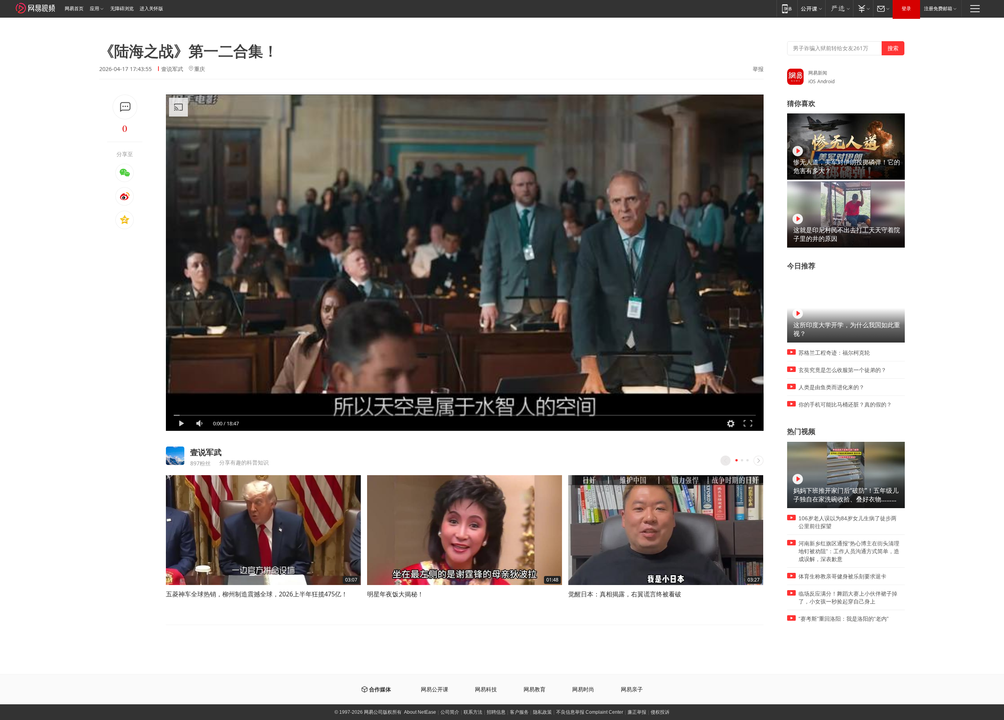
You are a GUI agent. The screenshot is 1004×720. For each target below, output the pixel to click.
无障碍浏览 (122, 8)
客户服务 (519, 712)
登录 (906, 8)
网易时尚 (583, 689)
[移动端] (787, 8)
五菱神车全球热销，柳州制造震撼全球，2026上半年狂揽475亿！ (256, 594)
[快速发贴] (125, 107)
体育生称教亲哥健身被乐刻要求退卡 (842, 576)
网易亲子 (632, 689)
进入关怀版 (151, 8)
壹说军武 (172, 69)
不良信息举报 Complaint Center (589, 712)
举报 (758, 69)
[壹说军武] (175, 456)
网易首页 (74, 8)
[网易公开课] (811, 8)
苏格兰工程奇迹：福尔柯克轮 (834, 353)
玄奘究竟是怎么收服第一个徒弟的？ (842, 370)
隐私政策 (542, 712)
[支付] (863, 8)
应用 (94, 8)
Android (826, 81)
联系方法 (473, 712)
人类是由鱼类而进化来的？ (831, 387)
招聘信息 (496, 712)
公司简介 (449, 712)
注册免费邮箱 (938, 8)
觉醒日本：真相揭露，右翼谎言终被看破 (624, 594)
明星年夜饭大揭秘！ (395, 594)
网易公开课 (434, 689)
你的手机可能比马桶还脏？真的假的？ (845, 404)
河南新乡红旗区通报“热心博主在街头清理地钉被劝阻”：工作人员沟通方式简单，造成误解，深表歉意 (848, 551)
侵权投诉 (660, 712)
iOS (812, 81)
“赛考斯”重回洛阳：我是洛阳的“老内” (843, 619)
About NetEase (420, 712)
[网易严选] (839, 8)
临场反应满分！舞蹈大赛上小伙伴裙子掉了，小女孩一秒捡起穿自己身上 (847, 598)
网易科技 (486, 689)
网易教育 (535, 689)
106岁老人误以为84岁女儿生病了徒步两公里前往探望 (847, 522)
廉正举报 (637, 712)
